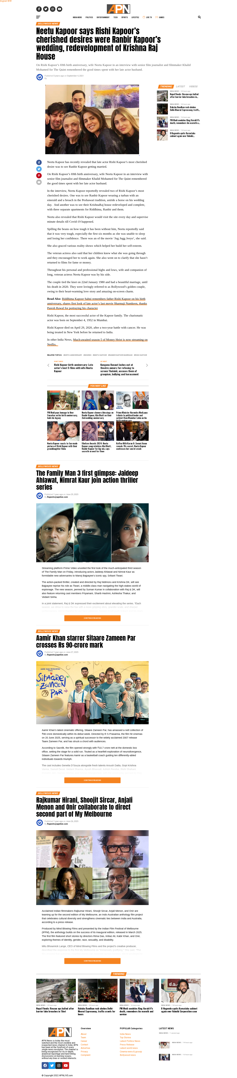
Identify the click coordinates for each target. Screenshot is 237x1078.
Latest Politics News (130, 1041)
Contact (84, 1044)
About (83, 1034)
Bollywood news (128, 1055)
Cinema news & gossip (131, 1051)
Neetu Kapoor (100, 355)
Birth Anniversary (73, 355)
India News (77, 17)
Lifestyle (135, 17)
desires (87, 355)
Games (161, 17)
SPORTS (124, 17)
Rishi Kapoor (141, 355)
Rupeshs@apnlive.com (57, 497)
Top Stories (125, 1037)
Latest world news (129, 1048)
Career (84, 1041)
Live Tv (149, 17)
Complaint (85, 1055)
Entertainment (103, 17)
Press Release (127, 1044)
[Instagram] (58, 1065)
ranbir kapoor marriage (120, 355)
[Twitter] (52, 1065)
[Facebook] (45, 1065)
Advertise (85, 1048)
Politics (89, 17)
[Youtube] (65, 1065)
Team (83, 1037)
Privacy (84, 1051)
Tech (115, 17)
